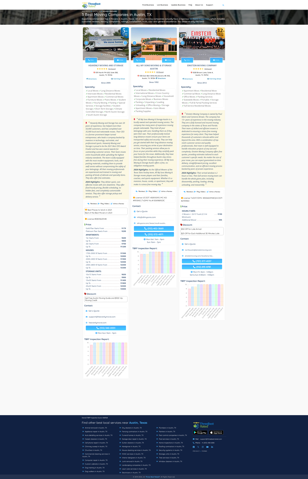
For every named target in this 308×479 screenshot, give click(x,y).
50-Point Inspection (199, 18)
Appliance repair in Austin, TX (95, 431)
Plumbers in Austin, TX (167, 428)
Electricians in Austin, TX (131, 473)
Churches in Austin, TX (93, 450)
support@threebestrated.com (211, 439)
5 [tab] (109, 54)
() (112, 69)
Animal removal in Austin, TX (95, 428)
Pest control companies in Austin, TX (172, 435)
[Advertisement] (154, 398)
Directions (92, 79)
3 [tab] (105, 54)
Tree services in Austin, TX (168, 458)
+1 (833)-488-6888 (208, 443)
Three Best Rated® (153, 477)
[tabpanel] (106, 43)
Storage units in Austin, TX (168, 454)
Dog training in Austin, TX (94, 468)
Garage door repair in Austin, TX (134, 439)
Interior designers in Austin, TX (133, 458)
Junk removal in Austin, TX (132, 461)
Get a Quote (94, 311)
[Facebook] (194, 447)
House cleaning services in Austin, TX (136, 450)
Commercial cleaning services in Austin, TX (96, 455)
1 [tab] (101, 54)
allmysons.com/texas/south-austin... (151, 223)
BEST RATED (86, 11)
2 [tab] (103, 54)
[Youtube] (207, 447)
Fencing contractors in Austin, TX (134, 431)
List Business (162, 5)
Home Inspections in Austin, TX (170, 443)
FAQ (190, 5)
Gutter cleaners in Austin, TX (133, 443)
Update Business (178, 5)
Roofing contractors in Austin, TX (171, 446)
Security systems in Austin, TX (170, 450)
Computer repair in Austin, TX (95, 460)
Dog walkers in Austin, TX (94, 471)
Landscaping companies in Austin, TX (136, 465)
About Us (199, 5)
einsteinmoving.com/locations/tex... (199, 256)
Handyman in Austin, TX (131, 446)
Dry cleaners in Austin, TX (132, 428)
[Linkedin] (212, 447)
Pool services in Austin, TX (168, 439)
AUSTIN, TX (96, 11)
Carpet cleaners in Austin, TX (95, 439)
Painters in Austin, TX (166, 431)
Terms (204, 451)
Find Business (148, 5)
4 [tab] (107, 54)
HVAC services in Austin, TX (132, 454)
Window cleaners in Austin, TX (170, 461)
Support (209, 5)
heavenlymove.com (97, 322)
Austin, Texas (138, 422)
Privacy (196, 451)
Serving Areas (119, 79)
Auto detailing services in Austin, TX (98, 435)
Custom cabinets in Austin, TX (96, 464)
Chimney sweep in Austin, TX (95, 446)
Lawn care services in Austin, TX (134, 469)
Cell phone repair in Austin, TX (96, 443)
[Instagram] (203, 447)
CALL (92, 60)
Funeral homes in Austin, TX (132, 435)
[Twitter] (198, 447)
